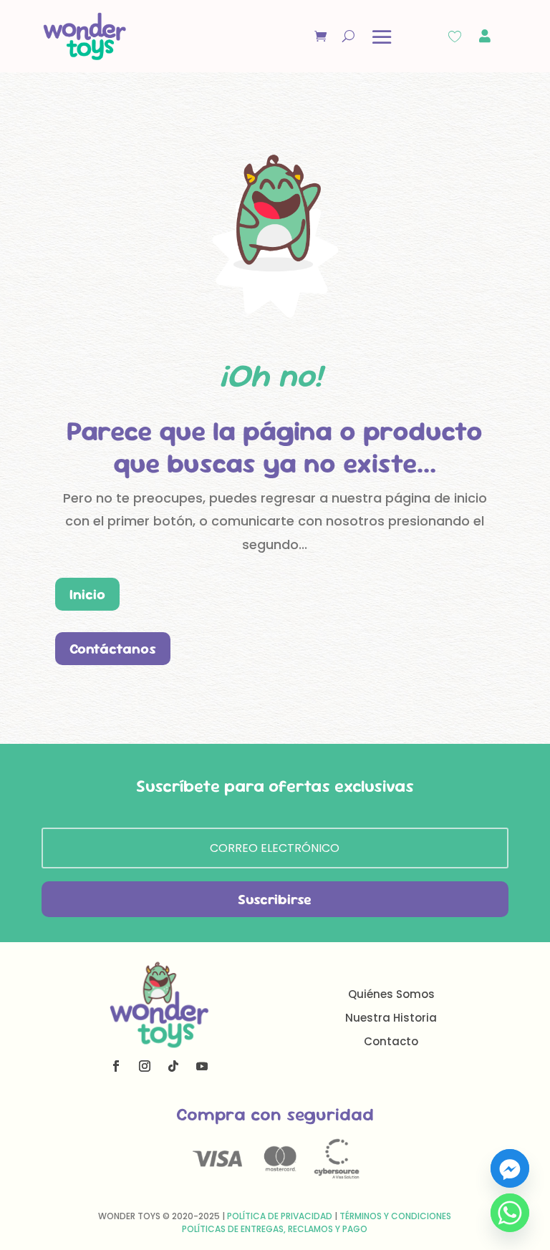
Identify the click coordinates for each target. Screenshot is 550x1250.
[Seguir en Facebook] (116, 1066)
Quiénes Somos (391, 994)
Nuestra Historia (391, 1017)
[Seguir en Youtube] (201, 1066)
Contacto (391, 1041)
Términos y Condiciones (395, 1216)
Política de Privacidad (279, 1216)
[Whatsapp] (510, 1212)
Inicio (87, 594)
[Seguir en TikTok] (173, 1066)
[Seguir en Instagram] (144, 1066)
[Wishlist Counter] (454, 36)
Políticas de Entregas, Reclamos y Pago (274, 1229)
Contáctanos (112, 648)
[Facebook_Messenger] (510, 1168)
